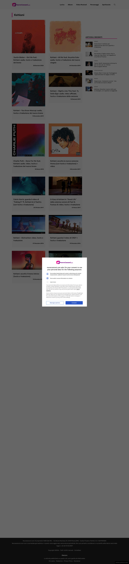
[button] (64, 282)
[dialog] (64, 282)
